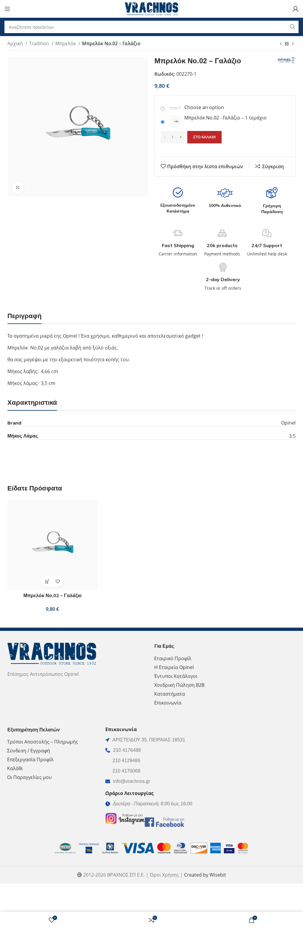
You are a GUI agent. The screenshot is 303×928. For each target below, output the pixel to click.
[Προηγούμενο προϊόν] (281, 44)
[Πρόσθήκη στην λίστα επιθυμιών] (57, 581)
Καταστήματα (169, 694)
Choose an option (204, 107)
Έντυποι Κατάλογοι (175, 676)
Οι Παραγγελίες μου (29, 777)
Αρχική (15, 43)
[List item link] (151, 750)
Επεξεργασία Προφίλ (30, 759)
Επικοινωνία (167, 702)
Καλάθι (15, 768)
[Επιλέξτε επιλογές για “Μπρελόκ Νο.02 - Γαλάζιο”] (47, 581)
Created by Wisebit (205, 875)
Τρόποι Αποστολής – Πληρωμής (42, 741)
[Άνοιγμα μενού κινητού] (7, 9)
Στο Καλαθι (204, 137)
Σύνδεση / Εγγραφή (28, 750)
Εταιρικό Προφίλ (172, 658)
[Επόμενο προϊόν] (293, 44)
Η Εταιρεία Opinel (174, 667)
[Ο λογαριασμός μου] (296, 9)
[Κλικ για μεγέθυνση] (18, 187)
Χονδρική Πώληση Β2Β (179, 685)
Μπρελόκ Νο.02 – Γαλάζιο (52, 595)
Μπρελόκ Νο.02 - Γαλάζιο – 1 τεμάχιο (225, 118)
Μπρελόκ (66, 43)
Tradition (39, 43)
